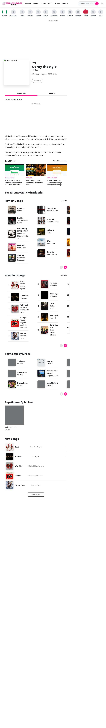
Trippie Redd (22, 220)
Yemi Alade (21, 248)
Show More (36, 495)
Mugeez (50, 376)
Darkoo (50, 221)
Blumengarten (23, 236)
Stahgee (53, 285)
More (64, 3)
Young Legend (23, 321)
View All (64, 201)
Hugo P (52, 308)
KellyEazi (23, 307)
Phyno (19, 211)
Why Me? (24, 305)
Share (38, 80)
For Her (20, 218)
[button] (102, 3)
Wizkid (49, 211)
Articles (57, 4)
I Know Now (20, 485)
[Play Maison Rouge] (9, 420)
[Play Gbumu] (11, 257)
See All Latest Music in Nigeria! (24, 192)
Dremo (23, 336)
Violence (21, 361)
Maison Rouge (10, 427)
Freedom (21, 245)
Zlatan (49, 232)
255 (19, 238)
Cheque (23, 298)
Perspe (23, 318)
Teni (22, 338)
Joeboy (23, 325)
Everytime (51, 208)
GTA (49, 241)
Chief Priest (22, 285)
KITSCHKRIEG (22, 231)
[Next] (65, 267)
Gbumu (20, 255)
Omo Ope (54, 325)
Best (22, 281)
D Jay (56, 376)
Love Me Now (52, 383)
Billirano (53, 335)
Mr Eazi (35, 70)
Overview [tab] (21, 93)
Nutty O (53, 318)
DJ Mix (50, 4)
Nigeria (43, 74)
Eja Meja (50, 252)
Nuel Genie (52, 328)
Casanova (22, 372)
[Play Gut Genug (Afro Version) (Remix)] (11, 233)
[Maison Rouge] (14, 415)
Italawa (50, 230)
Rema (19, 223)
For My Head (52, 371)
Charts (43, 4)
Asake (56, 221)
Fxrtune (23, 327)
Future (55, 211)
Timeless (24, 296)
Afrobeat (35, 74)
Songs (27, 4)
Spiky (22, 289)
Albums (35, 4)
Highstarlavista (40, 466)
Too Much (54, 315)
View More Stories (60, 161)
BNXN (49, 254)
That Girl (51, 219)
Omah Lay (21, 233)
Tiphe (52, 332)
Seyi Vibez (51, 243)
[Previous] (61, 267)
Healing (20, 208)
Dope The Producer (21, 258)
